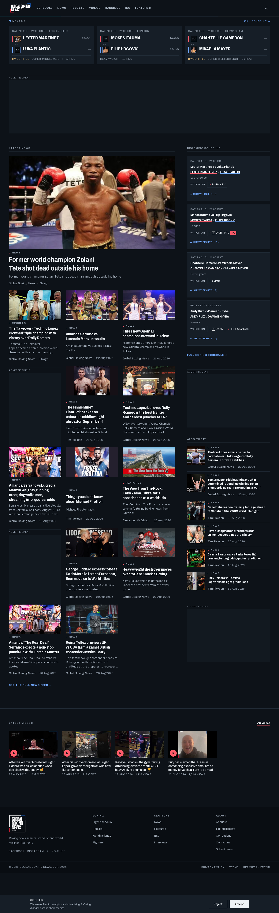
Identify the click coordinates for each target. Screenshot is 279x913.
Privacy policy (213, 867)
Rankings (113, 8)
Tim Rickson (74, 439)
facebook (16, 851)
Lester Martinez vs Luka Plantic (212, 167)
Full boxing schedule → (207, 355)
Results (77, 8)
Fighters (98, 842)
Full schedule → (257, 21)
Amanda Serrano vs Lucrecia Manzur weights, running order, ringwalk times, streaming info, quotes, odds (32, 492)
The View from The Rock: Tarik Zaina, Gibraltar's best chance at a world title (144, 493)
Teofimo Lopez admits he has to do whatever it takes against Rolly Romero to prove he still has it (230, 456)
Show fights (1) (203, 339)
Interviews (161, 842)
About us (222, 822)
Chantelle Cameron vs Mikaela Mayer (216, 263)
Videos (94, 8)
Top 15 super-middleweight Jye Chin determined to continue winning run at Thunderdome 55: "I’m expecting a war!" (234, 483)
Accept (239, 904)
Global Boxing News (22, 283)
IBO (128, 8)
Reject (218, 904)
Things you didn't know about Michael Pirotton (84, 499)
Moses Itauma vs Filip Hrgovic (211, 215)
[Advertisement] (123, 106)
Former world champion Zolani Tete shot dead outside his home (53, 264)
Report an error (256, 867)
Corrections (223, 835)
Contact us (223, 842)
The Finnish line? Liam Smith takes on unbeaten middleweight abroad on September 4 (85, 414)
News (61, 8)
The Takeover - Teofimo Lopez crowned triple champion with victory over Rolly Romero (33, 333)
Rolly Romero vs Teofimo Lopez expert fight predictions (228, 580)
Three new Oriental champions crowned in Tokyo (146, 333)
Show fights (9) (204, 195)
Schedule (45, 8)
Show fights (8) (204, 291)
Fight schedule (102, 822)
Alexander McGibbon (136, 520)
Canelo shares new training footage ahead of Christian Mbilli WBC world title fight (236, 509)
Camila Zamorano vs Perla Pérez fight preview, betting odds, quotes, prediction (235, 556)
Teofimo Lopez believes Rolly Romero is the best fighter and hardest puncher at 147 (146, 412)
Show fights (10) (204, 243)
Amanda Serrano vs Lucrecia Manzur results (85, 336)
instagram (35, 851)
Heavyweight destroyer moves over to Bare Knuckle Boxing (147, 571)
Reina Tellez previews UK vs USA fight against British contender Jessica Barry (88, 647)
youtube (58, 851)
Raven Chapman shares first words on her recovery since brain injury (231, 533)
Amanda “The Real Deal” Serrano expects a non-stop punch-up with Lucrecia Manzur (34, 647)
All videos (263, 723)
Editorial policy (225, 828)
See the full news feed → (30, 685)
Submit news (224, 849)
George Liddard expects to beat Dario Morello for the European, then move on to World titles (91, 574)
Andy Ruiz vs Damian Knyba (209, 311)
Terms (234, 867)
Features (143, 8)
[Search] (266, 8)
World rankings (101, 835)
